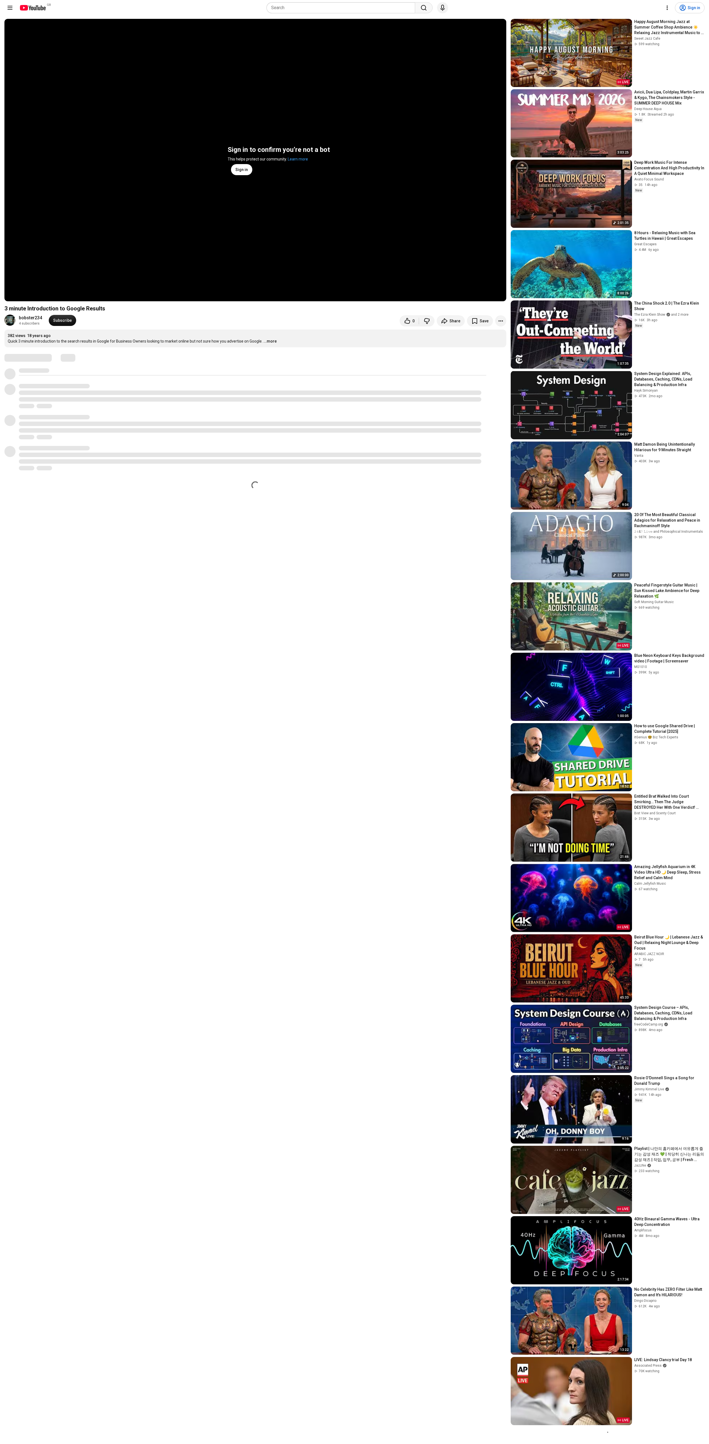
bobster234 (30, 317)
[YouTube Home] (33, 8)
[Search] (424, 7)
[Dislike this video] (427, 320)
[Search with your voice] (442, 7)
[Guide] (10, 7)
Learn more (298, 159)
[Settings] (667, 7)
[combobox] (342, 7)
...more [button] (270, 341)
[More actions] (500, 320)
